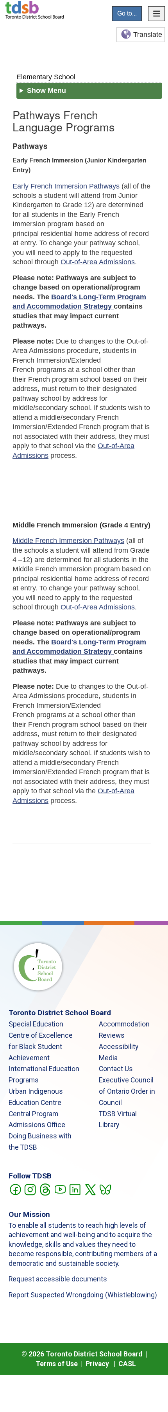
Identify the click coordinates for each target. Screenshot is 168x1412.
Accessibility (118, 1047)
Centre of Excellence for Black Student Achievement (41, 1047)
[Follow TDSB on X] (90, 1189)
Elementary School (45, 77)
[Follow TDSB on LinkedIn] (74, 1189)
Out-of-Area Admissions (98, 262)
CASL (127, 1364)
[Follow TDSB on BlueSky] (104, 1189)
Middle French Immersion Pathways (68, 541)
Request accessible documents (58, 1279)
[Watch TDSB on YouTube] (60, 1189)
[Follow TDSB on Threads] (44, 1189)
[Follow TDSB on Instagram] (29, 1189)
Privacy (97, 1364)
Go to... (127, 13)
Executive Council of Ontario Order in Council (127, 1091)
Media (108, 1058)
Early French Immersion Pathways (66, 186)
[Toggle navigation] (156, 13)
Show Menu (46, 90)
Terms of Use (57, 1364)
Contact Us (116, 1069)
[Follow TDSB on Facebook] (15, 1189)
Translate (147, 34)
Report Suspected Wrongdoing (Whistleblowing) (83, 1295)
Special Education (36, 1024)
